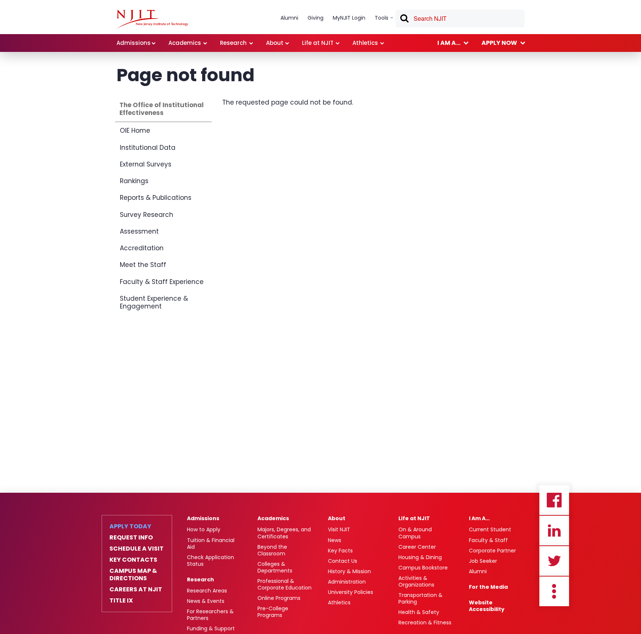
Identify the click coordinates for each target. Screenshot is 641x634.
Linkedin (554, 530)
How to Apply (203, 529)
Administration (347, 581)
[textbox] (460, 18)
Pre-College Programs (272, 611)
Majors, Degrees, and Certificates (284, 532)
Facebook (554, 500)
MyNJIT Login (349, 18)
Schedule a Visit (136, 548)
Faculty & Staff (488, 540)
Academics (273, 518)
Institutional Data (147, 147)
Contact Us (342, 561)
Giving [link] (315, 18)
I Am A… (479, 518)
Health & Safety (418, 612)
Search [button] (404, 19)
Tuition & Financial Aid (210, 543)
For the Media (488, 587)
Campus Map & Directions (133, 574)
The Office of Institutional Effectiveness (161, 108)
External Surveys (145, 164)
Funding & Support (211, 628)
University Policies (350, 592)
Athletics (339, 602)
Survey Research (146, 214)
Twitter (554, 561)
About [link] (274, 43)
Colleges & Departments (274, 567)
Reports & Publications (155, 197)
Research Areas (207, 590)
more (554, 591)
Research (200, 579)
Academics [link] (184, 43)
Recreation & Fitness (424, 622)
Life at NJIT (414, 518)
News (334, 540)
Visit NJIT (339, 529)
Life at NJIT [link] (317, 43)
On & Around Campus (415, 532)
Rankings (134, 180)
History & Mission (349, 571)
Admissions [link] (133, 43)
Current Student (490, 529)
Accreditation (142, 248)
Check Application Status (210, 560)
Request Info (131, 537)
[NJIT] (152, 19)
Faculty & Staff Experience (162, 281)
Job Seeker (483, 561)
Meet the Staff (143, 264)
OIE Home (135, 130)
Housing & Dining (420, 557)
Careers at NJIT (135, 589)
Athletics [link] (365, 43)
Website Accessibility (486, 605)
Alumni (478, 571)
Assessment (139, 231)
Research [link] (233, 43)
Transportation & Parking (420, 598)
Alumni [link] (289, 18)
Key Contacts (133, 560)
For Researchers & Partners (210, 614)
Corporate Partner (492, 550)
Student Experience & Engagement (154, 302)
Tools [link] (381, 18)
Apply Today (130, 526)
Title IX (121, 600)
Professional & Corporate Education (284, 584)
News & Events (205, 601)
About (336, 518)
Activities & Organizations (416, 581)
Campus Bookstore (423, 567)
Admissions (203, 518)
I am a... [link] (448, 43)
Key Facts (340, 550)
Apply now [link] (499, 43)
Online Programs (278, 598)
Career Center (417, 547)
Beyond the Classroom (272, 550)
